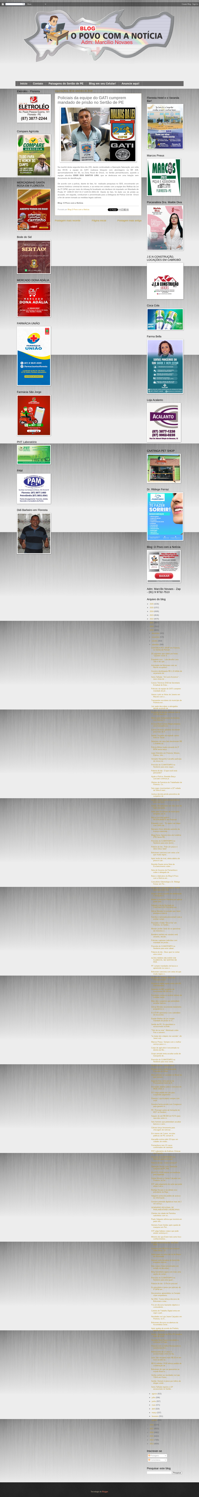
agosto (155, 1394)
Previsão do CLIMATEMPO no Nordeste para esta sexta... (163, 1061)
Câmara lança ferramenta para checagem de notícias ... (163, 1129)
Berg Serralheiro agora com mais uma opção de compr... (166, 1273)
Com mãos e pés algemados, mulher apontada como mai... (165, 889)
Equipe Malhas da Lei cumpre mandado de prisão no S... (162, 1020)
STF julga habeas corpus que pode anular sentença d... (165, 1232)
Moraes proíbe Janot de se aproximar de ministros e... (165, 930)
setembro (156, 645)
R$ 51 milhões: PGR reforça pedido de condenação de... (166, 1364)
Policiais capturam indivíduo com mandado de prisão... (164, 941)
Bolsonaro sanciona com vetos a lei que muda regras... (165, 854)
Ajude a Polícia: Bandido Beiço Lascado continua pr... (163, 778)
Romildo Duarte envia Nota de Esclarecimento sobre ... (163, 865)
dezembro (156, 633)
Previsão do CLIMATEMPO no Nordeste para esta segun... (163, 766)
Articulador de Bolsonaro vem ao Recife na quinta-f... (164, 666)
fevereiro (155, 1416)
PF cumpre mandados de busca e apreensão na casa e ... (164, 967)
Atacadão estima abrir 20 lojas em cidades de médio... (164, 1140)
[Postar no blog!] (122, 209)
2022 (152, 619)
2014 (152, 1440)
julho (154, 1397)
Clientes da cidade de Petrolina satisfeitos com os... (163, 1214)
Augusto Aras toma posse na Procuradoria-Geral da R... (162, 1082)
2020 (152, 626)
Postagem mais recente (67, 220)
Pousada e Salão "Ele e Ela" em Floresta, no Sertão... (164, 924)
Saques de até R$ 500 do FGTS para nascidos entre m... (165, 1117)
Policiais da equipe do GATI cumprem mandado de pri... (166, 690)
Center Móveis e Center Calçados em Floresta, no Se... (166, 1179)
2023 (152, 615)
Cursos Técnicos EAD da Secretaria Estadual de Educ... (165, 684)
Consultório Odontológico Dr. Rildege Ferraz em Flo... (165, 883)
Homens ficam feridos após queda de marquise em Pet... (165, 1226)
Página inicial (99, 220)
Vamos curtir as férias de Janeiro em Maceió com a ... (165, 695)
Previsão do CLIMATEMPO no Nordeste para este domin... (163, 842)
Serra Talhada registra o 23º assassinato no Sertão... (162, 1388)
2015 (152, 1436)
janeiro (154, 1420)
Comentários (155, 1460)
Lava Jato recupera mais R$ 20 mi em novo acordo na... (166, 1359)
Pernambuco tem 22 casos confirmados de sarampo (162, 1146)
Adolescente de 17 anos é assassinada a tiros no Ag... (163, 1353)
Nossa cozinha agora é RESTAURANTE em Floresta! (164, 818)
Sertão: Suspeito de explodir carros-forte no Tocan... (165, 737)
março (154, 1413)
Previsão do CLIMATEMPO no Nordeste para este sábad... (163, 947)
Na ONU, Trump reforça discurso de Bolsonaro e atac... (165, 1300)
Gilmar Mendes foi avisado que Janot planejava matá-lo (165, 912)
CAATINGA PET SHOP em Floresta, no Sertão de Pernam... (165, 649)
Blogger (105, 1492)
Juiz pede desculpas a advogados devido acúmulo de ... (164, 707)
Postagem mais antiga (129, 220)
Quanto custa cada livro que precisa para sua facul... (165, 801)
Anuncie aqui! (130, 83)
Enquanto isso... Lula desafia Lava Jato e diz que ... (164, 660)
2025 (152, 608)
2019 (152, 630)
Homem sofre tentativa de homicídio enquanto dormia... (165, 1261)
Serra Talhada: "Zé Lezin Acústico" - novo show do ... (165, 678)
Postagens (154, 1456)
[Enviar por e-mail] (119, 209)
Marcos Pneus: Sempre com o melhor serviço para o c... (166, 1043)
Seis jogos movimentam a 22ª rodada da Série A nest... (166, 789)
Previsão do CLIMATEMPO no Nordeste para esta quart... (163, 1279)
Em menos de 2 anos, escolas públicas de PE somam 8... (163, 1134)
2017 (152, 1429)
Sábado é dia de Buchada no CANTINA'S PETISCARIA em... (164, 906)
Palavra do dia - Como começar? (164, 1163)
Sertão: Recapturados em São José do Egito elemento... (166, 807)
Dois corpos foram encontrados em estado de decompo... (165, 1267)
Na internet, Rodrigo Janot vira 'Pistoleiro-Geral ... (163, 979)
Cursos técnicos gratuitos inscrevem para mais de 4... (165, 731)
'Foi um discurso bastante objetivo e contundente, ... (165, 1306)
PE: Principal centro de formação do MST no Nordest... (165, 1111)
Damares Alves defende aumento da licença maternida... (165, 830)
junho (154, 1401)
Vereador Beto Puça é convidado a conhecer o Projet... (164, 1341)
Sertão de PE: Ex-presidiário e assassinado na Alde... (163, 1025)
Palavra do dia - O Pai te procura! (164, 1284)
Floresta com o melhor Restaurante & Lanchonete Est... (166, 1347)
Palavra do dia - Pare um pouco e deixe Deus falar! (164, 848)
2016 (152, 1432)
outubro (155, 641)
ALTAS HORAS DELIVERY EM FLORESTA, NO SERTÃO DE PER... (164, 960)
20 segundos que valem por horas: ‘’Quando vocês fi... (164, 655)
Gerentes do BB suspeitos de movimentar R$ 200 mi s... (162, 990)
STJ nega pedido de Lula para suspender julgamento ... (163, 1094)
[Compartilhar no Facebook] (125, 209)
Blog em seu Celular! (102, 83)
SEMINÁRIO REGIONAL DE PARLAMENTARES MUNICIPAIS (165, 1208)
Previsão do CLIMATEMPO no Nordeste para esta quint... (163, 1158)
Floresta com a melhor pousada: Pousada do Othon (164, 1070)
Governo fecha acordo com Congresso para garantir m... (166, 1105)
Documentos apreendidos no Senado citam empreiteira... (165, 1294)
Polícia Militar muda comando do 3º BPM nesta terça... (165, 748)
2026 (152, 604)
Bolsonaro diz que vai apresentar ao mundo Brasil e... (165, 1370)
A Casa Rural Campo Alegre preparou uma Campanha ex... (165, 725)
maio (154, 1405)
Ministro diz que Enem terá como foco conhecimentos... (166, 1238)
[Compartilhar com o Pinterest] (127, 209)
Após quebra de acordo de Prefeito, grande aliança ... (165, 1329)
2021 (152, 623)
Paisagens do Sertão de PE (66, 83)
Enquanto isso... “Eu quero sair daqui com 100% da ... (165, 824)
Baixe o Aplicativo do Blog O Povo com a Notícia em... (164, 877)
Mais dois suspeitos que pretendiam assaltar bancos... (165, 1002)
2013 (152, 1444)
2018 (152, 1425)
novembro (156, 637)
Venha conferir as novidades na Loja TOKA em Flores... (165, 1376)
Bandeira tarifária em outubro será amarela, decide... (164, 935)
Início (23, 83)
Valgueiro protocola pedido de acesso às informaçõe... (165, 1197)
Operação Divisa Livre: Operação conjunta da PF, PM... (164, 1167)
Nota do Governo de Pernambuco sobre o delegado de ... (164, 871)
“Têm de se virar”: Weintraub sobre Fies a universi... (164, 1031)
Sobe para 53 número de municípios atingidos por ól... (165, 813)
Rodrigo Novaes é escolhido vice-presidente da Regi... (164, 1191)
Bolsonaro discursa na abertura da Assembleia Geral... (164, 1324)
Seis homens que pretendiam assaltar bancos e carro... (166, 1123)
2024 (152, 611)
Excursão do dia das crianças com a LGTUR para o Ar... (165, 713)
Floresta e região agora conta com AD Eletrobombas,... (166, 984)
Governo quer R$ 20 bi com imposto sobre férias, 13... (165, 1250)
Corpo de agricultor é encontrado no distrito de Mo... (165, 1049)
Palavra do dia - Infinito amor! (162, 1065)
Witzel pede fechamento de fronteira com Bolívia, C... (165, 719)
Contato (38, 83)
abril (154, 1409)
